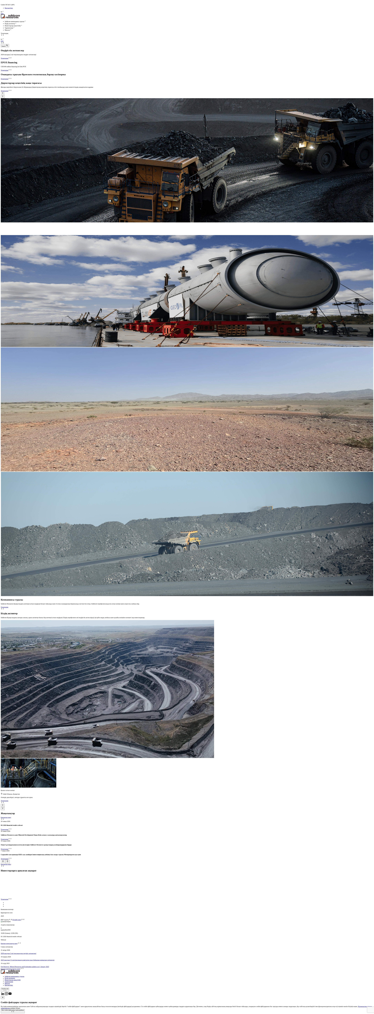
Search (4, 46)
